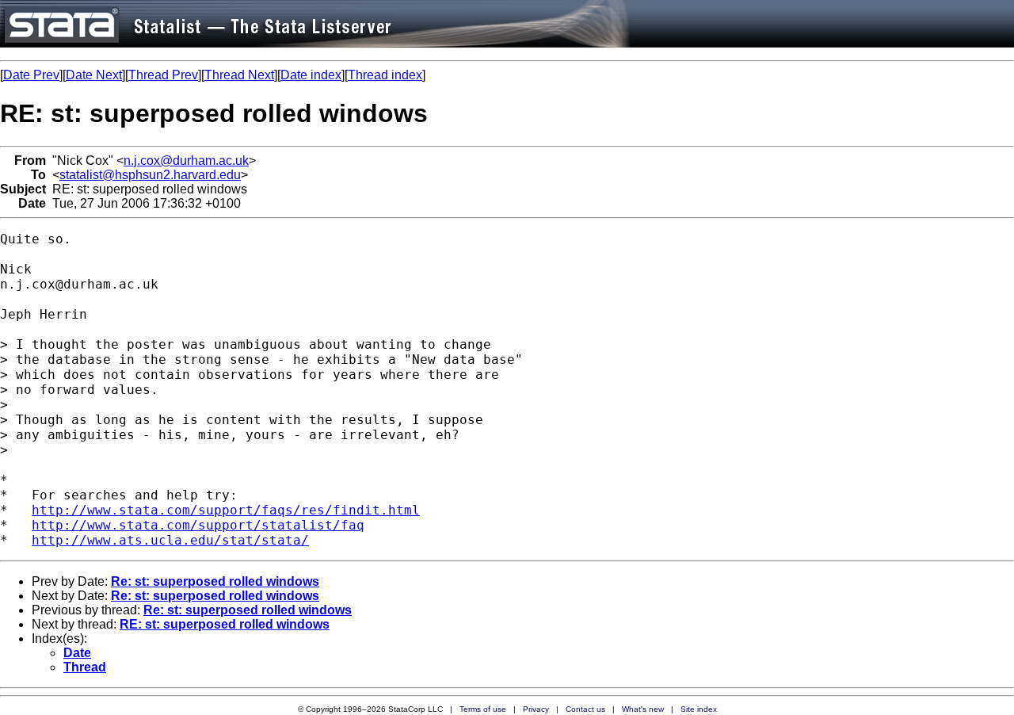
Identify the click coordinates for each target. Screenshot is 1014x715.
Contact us (585, 709)
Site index (698, 709)
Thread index (385, 75)
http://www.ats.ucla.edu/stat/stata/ (170, 540)
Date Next (94, 75)
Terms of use (482, 709)
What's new (643, 709)
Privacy (536, 709)
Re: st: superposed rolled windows (215, 581)
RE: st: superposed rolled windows (225, 624)
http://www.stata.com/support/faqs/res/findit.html (226, 510)
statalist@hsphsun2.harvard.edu (150, 175)
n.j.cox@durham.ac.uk (186, 160)
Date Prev (31, 75)
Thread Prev (163, 75)
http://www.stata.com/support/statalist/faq (198, 525)
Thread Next (239, 75)
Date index (310, 75)
